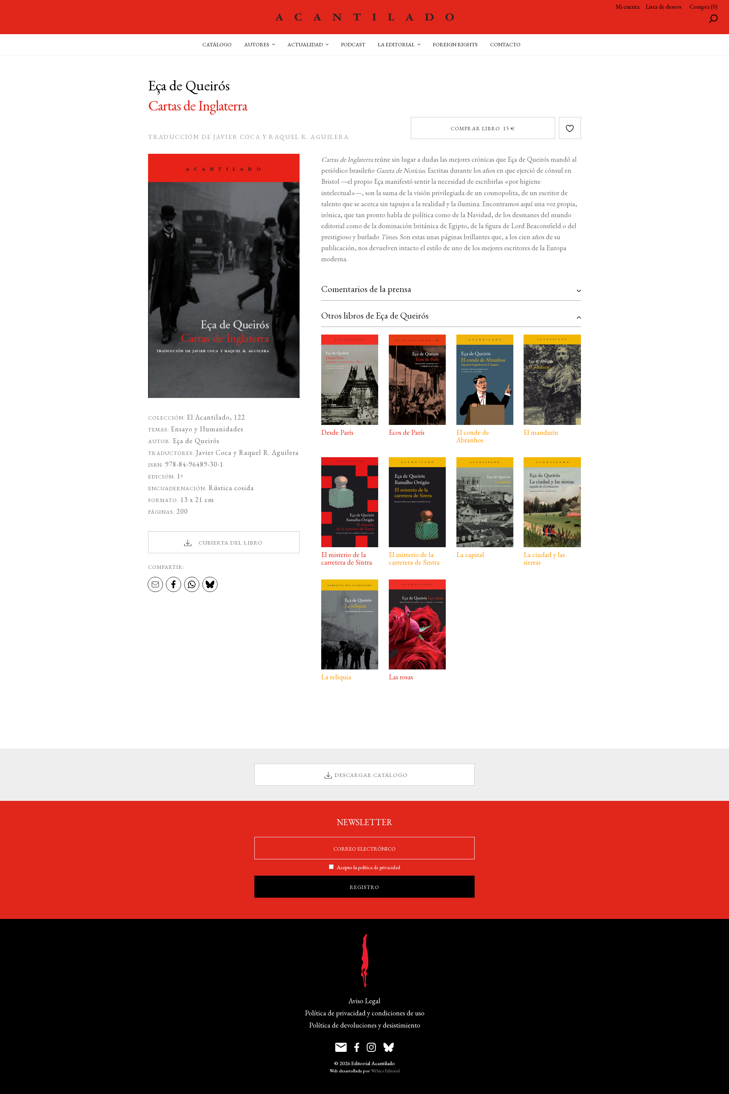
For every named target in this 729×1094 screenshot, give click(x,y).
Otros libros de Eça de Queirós (375, 315)
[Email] (155, 585)
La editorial (396, 44)
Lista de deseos (664, 7)
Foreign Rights (455, 44)
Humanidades (221, 429)
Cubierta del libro (231, 542)
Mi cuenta (627, 7)
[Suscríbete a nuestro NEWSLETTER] (341, 1047)
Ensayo (182, 429)
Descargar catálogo (371, 774)
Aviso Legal (364, 1000)
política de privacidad (379, 867)
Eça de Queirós (196, 440)
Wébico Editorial (385, 1071)
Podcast (353, 44)
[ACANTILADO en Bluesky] (388, 1047)
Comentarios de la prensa (366, 289)
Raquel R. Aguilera (269, 452)
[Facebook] (173, 585)
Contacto (505, 44)
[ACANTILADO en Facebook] (356, 1047)
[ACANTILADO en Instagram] (371, 1047)
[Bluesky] (210, 585)
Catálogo (217, 44)
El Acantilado (208, 417)
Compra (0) (704, 7)
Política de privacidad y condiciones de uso (364, 1013)
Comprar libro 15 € (483, 128)
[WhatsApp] (192, 585)
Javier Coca (214, 452)
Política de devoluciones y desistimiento (364, 1025)
